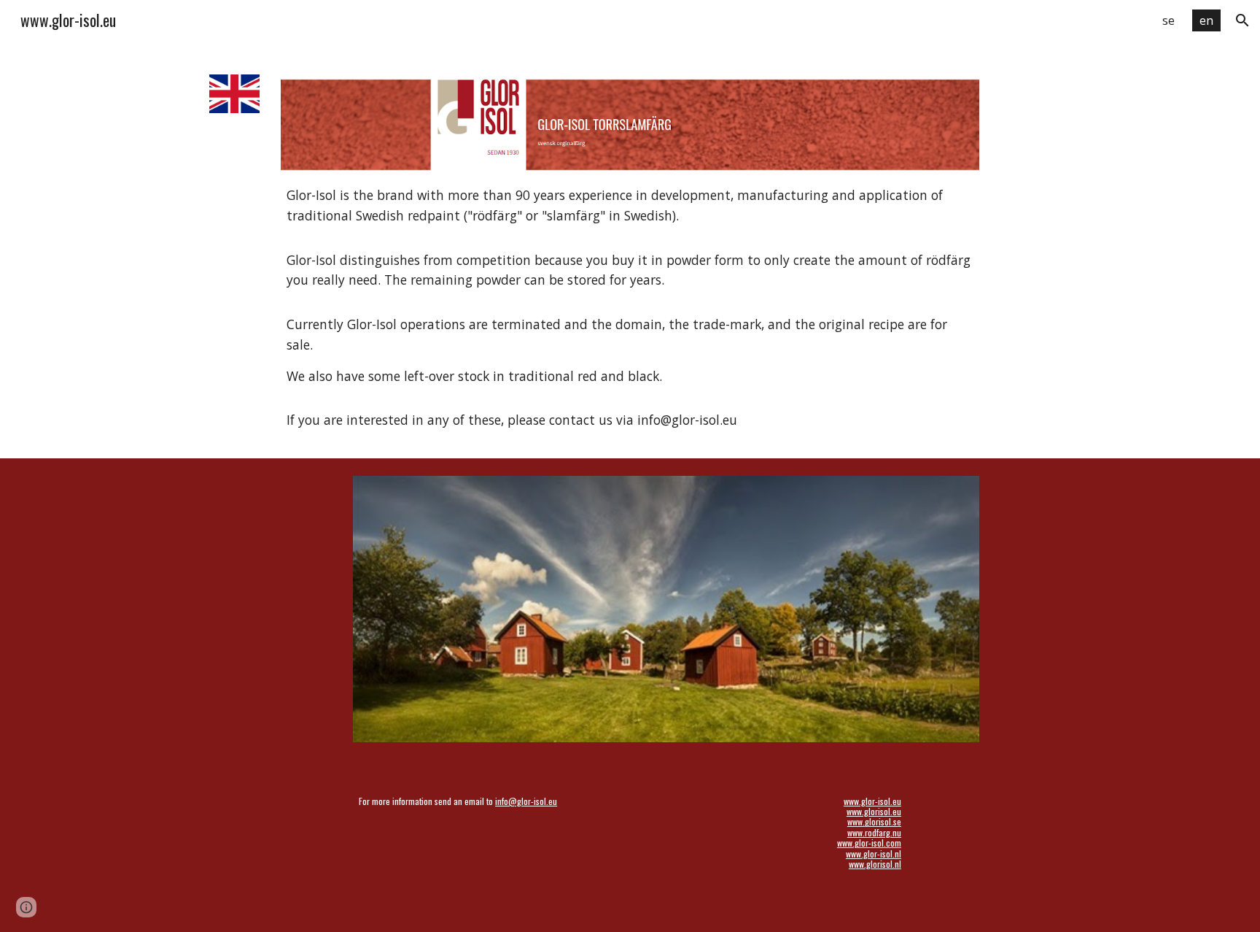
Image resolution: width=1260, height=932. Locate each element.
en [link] (1206, 20)
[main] (630, 308)
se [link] (1168, 20)
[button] (1242, 20)
